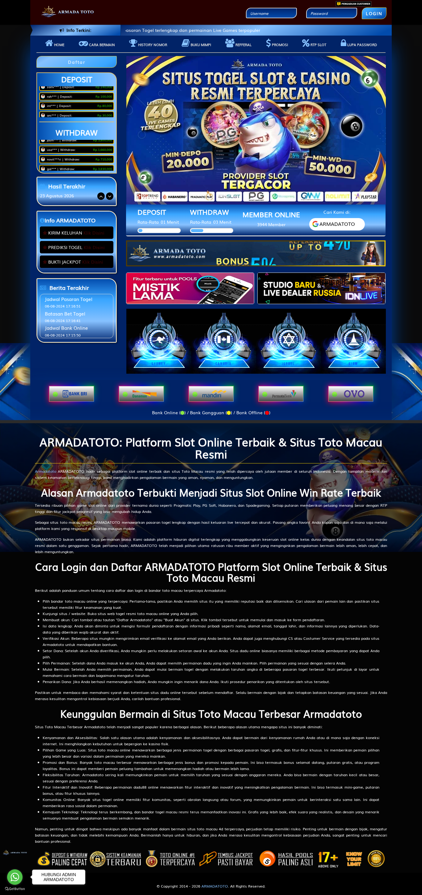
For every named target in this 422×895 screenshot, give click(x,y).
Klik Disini (93, 233)
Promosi (279, 44)
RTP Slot (318, 44)
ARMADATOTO (214, 886)
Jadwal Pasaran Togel (68, 298)
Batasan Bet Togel (65, 313)
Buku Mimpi (200, 44)
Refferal (242, 44)
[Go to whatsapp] (15, 877)
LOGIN (374, 13)
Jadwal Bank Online (66, 327)
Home (58, 44)
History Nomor (152, 44)
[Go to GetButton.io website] (15, 889)
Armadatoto (45, 471)
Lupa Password (361, 44)
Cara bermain (101, 44)
